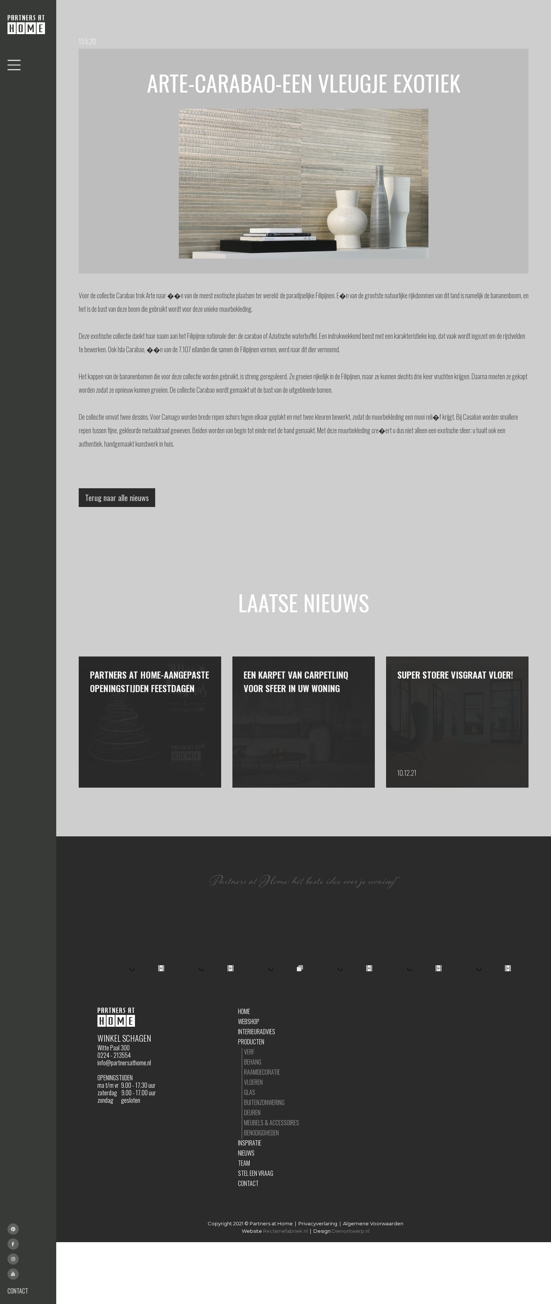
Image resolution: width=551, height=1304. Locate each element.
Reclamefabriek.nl (285, 1231)
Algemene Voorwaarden (373, 1223)
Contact (248, 1183)
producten (251, 1041)
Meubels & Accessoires (271, 1122)
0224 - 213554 (114, 1055)
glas (249, 1092)
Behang (252, 1062)
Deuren (252, 1112)
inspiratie (249, 1143)
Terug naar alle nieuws (117, 497)
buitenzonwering (264, 1102)
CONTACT (17, 1291)
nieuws (246, 1153)
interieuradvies (256, 1031)
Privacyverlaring (317, 1223)
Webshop (248, 1021)
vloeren (253, 1082)
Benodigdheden (261, 1133)
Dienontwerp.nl (351, 1231)
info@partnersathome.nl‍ (124, 1062)
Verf (249, 1052)
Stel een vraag (255, 1173)
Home (244, 1011)
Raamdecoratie (262, 1072)
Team (244, 1163)
